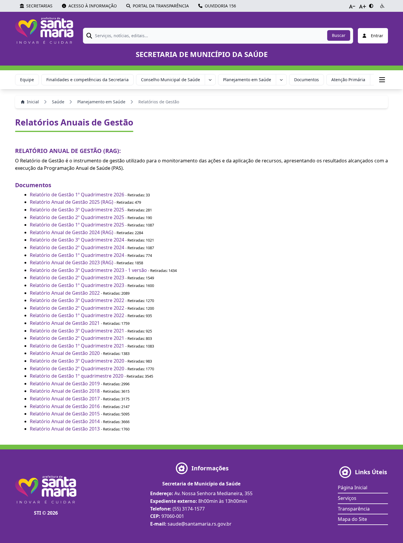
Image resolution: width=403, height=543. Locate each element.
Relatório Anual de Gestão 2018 (65, 391)
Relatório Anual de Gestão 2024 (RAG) (72, 232)
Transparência (354, 509)
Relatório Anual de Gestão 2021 (65, 323)
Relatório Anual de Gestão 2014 (65, 421)
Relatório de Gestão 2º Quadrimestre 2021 (77, 338)
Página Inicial (352, 487)
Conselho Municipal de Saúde (170, 79)
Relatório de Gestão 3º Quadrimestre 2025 (77, 209)
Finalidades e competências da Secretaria (87, 79)
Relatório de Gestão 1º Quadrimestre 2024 (77, 255)
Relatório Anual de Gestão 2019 (65, 383)
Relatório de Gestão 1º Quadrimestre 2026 (77, 194)
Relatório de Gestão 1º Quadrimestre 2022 (77, 315)
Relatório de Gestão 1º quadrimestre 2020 (76, 376)
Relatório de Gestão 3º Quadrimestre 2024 (77, 240)
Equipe (27, 79)
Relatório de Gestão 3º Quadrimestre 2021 (77, 330)
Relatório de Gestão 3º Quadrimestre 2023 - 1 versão (88, 270)
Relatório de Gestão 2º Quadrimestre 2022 (77, 308)
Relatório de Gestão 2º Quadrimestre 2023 (77, 277)
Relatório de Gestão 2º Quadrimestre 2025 (77, 217)
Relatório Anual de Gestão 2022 (65, 293)
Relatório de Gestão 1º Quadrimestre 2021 (77, 346)
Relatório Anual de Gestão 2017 (65, 398)
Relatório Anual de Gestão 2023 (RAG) (71, 262)
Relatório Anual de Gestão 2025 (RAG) (71, 202)
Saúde (58, 102)
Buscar (338, 35)
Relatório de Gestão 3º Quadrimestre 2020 (77, 361)
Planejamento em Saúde (247, 79)
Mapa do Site (352, 519)
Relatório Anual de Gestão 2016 (65, 406)
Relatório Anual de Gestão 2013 (65, 428)
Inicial (33, 102)
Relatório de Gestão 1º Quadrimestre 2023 (77, 285)
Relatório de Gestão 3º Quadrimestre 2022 (77, 300)
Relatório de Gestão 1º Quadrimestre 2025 (77, 224)
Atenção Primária (348, 79)
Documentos (306, 79)
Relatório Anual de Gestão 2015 (65, 413)
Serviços (347, 498)
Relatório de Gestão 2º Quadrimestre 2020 (77, 368)
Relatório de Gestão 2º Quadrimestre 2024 (77, 247)
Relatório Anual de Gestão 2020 (65, 353)
